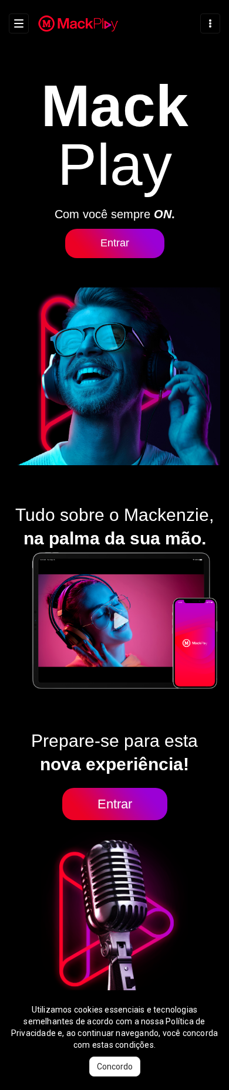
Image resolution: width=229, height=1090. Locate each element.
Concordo (115, 1066)
